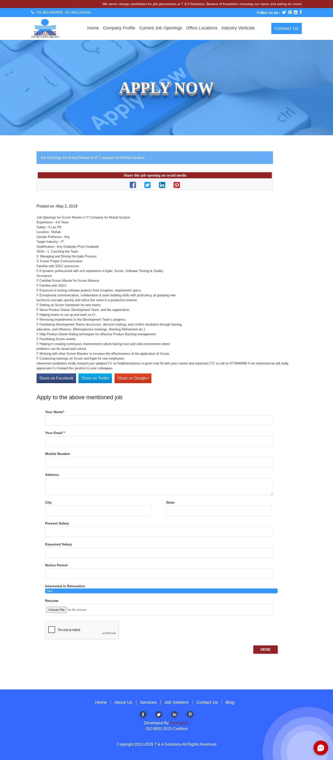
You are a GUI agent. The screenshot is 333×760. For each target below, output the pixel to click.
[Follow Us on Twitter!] (158, 717)
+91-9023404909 (48, 12)
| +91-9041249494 (76, 12)
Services (148, 702)
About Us (123, 702)
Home (93, 28)
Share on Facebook (56, 378)
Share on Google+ (133, 378)
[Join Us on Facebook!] (143, 717)
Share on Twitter (95, 378)
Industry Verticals (238, 28)
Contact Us (286, 28)
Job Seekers (176, 702)
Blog (229, 702)
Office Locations (201, 28)
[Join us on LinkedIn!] (174, 717)
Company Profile (119, 28)
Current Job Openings (160, 28)
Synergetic (179, 723)
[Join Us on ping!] (190, 717)
